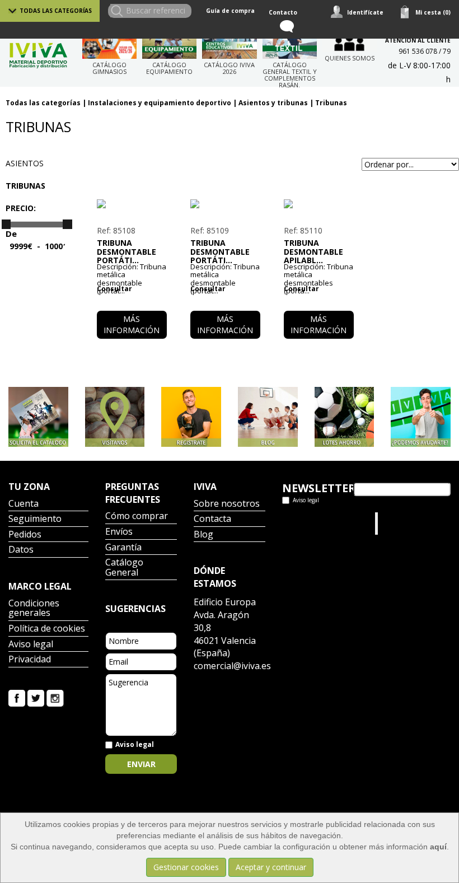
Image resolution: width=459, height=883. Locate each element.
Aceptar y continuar (271, 867)
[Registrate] (191, 417)
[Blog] (268, 417)
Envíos (119, 532)
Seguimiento (35, 519)
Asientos (25, 163)
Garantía (123, 548)
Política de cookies (46, 629)
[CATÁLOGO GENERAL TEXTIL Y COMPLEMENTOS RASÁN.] (290, 45)
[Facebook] (16, 697)
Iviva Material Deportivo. (402, 523)
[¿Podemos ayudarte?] (421, 417)
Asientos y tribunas (273, 103)
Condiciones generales (33, 609)
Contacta (212, 519)
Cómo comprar (136, 516)
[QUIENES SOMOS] (349, 41)
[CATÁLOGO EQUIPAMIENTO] (169, 45)
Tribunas (331, 103)
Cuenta (23, 504)
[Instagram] (55, 697)
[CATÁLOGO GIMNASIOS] (109, 45)
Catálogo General (124, 568)
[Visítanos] (115, 417)
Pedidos (24, 535)
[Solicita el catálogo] (38, 417)
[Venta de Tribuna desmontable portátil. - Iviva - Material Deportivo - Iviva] (132, 203)
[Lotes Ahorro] (344, 417)
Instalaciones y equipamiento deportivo (159, 103)
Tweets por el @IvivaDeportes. (311, 523)
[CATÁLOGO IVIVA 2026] (229, 45)
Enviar (141, 764)
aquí (438, 846)
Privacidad (29, 660)
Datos (21, 550)
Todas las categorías (56, 11)
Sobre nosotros (227, 504)
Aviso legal (30, 644)
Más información (132, 324)
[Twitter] (35, 697)
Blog (203, 535)
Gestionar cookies (186, 867)
